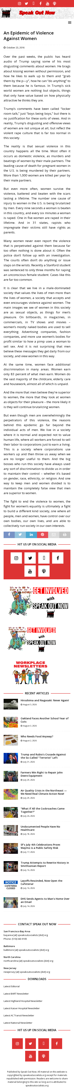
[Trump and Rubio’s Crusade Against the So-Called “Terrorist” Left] (11, 758)
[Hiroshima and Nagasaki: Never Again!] (11, 704)
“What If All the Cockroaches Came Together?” (42, 810)
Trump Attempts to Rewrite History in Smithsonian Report (45, 864)
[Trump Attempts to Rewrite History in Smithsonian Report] (11, 866)
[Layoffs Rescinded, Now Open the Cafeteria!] (11, 884)
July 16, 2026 (29, 870)
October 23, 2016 (15, 47)
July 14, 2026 (29, 906)
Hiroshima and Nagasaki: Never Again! (45, 700)
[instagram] (19, 3)
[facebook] (40, 3)
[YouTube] (47, 3)
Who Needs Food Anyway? (37, 736)
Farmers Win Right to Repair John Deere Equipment (42, 774)
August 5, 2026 (30, 704)
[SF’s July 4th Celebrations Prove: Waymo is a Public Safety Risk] (11, 848)
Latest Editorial (12, 986)
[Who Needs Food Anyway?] (11, 740)
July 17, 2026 (29, 852)
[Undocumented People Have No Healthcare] (11, 830)
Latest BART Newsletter (16, 993)
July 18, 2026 (29, 834)
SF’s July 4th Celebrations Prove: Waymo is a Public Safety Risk (41, 846)
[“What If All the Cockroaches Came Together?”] (11, 812)
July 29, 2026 (29, 779)
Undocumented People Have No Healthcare (40, 828)
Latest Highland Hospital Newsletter (23, 1001)
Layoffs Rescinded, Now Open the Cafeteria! (41, 882)
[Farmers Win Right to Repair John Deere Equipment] (11, 776)
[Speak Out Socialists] (37, 16)
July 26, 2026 (29, 816)
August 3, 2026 (30, 725)
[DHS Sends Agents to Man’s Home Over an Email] (11, 902)
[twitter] (26, 3)
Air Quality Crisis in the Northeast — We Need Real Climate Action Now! (44, 792)
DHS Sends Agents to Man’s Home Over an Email (45, 900)
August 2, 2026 (30, 740)
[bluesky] (33, 3)
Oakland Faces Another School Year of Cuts (45, 720)
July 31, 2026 (29, 761)
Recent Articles (37, 693)
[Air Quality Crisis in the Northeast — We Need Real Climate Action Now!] (11, 794)
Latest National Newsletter (18, 1022)
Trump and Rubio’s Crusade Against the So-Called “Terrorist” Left (43, 756)
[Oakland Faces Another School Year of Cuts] (11, 722)
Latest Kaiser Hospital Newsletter (22, 1008)
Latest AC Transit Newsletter (19, 1015)
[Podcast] (54, 3)
